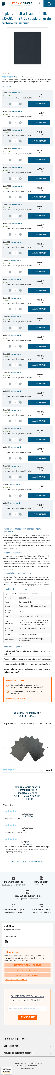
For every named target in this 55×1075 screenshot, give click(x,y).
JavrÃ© (29, 844)
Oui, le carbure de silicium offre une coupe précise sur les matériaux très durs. (27, 671)
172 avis (17, 77)
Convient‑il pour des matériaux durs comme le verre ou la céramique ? (26, 670)
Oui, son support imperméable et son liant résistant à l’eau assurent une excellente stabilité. (26, 665)
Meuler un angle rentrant (27, 970)
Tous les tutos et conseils (16, 980)
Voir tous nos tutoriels (17, 698)
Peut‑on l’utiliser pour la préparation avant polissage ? (27, 659)
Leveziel (29, 830)
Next (49, 746)
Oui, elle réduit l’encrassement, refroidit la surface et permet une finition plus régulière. (25, 653)
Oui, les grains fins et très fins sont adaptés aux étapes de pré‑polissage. (27, 659)
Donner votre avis (36, 862)
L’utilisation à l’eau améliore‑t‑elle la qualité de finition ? (24, 652)
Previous (5, 746)
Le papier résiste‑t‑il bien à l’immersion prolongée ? (26, 664)
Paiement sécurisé (13, 882)
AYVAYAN (29, 816)
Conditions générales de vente (27, 1066)
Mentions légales (27, 1068)
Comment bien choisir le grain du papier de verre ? (27, 692)
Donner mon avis (28, 77)
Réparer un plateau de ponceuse (27, 965)
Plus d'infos (7, 86)
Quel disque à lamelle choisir (27, 975)
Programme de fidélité (13, 930)
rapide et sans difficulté (41, 912)
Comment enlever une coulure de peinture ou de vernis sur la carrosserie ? (27, 686)
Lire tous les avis (19, 862)
